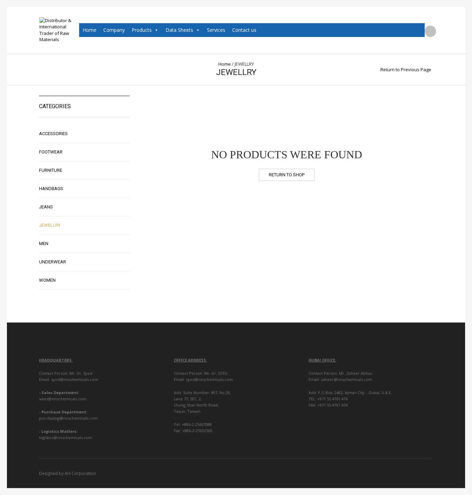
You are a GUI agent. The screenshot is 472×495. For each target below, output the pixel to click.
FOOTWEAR (51, 152)
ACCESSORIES (53, 133)
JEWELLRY (49, 225)
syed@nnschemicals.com (74, 379)
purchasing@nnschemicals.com (68, 418)
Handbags (51, 188)
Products (142, 30)
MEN (43, 243)
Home (89, 30)
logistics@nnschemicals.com (65, 437)
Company (114, 30)
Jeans (46, 206)
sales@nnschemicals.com (62, 398)
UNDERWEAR (52, 261)
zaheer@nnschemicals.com (346, 379)
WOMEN (47, 280)
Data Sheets (179, 30)
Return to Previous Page (405, 69)
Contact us (244, 30)
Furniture (50, 170)
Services (216, 30)
